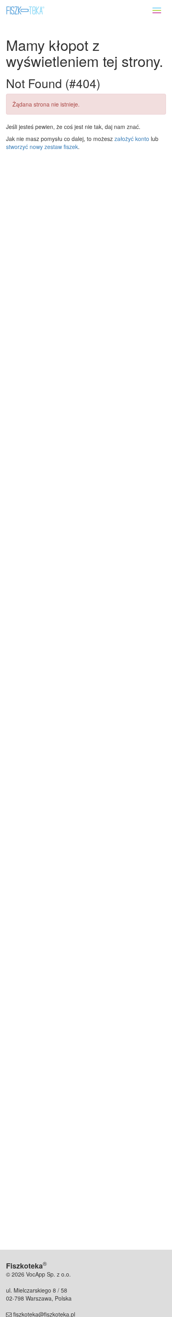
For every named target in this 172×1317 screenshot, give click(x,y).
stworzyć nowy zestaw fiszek (42, 147)
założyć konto (131, 139)
